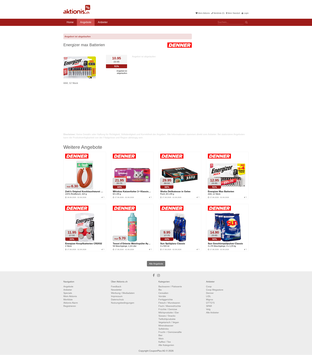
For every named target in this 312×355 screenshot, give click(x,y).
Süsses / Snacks (166, 315)
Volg (208, 309)
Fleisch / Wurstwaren (169, 302)
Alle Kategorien (166, 345)
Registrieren (69, 306)
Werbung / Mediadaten (123, 293)
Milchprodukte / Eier (168, 312)
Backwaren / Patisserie (170, 286)
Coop (209, 286)
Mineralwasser (165, 325)
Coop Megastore (214, 289)
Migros (209, 299)
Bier (160, 335)
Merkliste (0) (218, 13)
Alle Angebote (156, 263)
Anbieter (103, 22)
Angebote (85, 22)
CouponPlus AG (157, 350)
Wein (161, 338)
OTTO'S (210, 302)
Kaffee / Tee (164, 342)
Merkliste (68, 299)
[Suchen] (246, 22)
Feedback (116, 286)
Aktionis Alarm (70, 302)
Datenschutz (117, 299)
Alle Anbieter (212, 312)
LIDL (208, 296)
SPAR (209, 306)
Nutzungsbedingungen (122, 302)
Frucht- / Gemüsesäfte (170, 332)
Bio (160, 289)
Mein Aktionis (204, 13)
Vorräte (162, 296)
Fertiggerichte (165, 299)
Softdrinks (163, 328)
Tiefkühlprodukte (167, 319)
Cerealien (163, 293)
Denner (210, 293)
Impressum (117, 296)
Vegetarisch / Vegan (168, 322)
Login (246, 13)
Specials (67, 293)
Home (70, 22)
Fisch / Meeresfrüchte (169, 306)
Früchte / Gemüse (167, 309)
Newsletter (116, 289)
